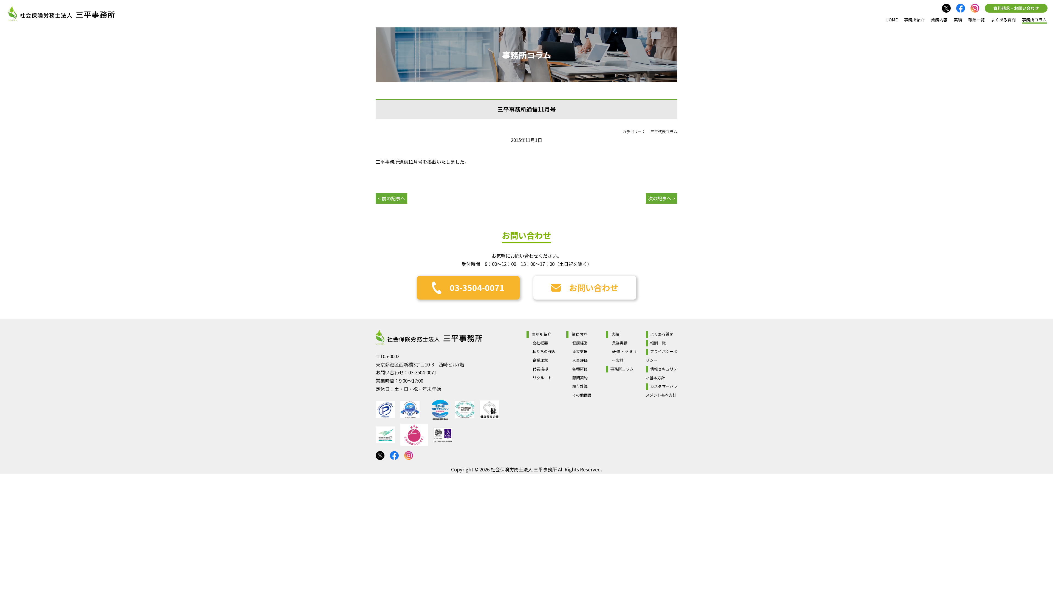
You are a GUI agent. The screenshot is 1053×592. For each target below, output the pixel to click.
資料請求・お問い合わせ (1016, 8)
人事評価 (580, 360)
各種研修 (580, 369)
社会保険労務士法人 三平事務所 (429, 337)
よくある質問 (1003, 19)
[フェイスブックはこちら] (960, 8)
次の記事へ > (661, 198)
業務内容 (939, 19)
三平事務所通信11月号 (399, 161)
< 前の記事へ (391, 198)
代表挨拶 (540, 369)
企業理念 (540, 360)
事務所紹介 (914, 19)
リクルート (542, 377)
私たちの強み (544, 351)
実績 (958, 19)
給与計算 (580, 386)
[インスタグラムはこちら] (974, 8)
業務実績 (619, 343)
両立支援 (580, 351)
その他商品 (581, 395)
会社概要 (540, 343)
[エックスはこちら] (380, 455)
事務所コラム (1034, 19)
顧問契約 (580, 377)
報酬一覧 (976, 19)
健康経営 (580, 343)
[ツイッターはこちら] (946, 8)
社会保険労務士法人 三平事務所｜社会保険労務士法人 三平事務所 (61, 13)
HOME (891, 19)
